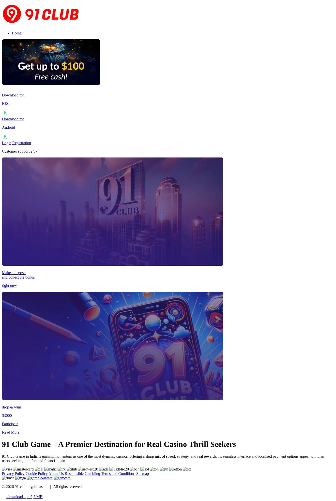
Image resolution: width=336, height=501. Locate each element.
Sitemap (142, 473)
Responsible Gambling (82, 473)
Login (6, 143)
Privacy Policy (13, 473)
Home (16, 33)
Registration (21, 143)
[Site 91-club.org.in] (51, 25)
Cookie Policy (37, 473)
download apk (24, 497)
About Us (56, 473)
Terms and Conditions (118, 473)
